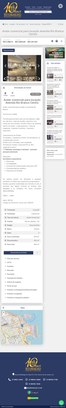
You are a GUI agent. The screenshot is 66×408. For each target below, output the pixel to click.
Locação (12, 24)
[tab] (8, 50)
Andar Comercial (35, 24)
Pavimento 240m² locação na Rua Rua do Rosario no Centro (54, 102)
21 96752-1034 (34, 384)
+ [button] (3, 312)
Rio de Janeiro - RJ (22, 24)
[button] (6, 65)
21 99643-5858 (35, 380)
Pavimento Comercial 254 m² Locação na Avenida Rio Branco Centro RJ (53, 86)
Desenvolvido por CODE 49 (57, 406)
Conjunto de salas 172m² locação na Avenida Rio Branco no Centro (54, 132)
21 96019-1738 (52, 380)
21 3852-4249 (17, 380)
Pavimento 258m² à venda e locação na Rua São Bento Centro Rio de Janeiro (54, 70)
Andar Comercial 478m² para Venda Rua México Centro (54, 117)
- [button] (3, 315)
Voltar (61, 24)
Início (6, 24)
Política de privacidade (7, 406)
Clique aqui (50, 154)
